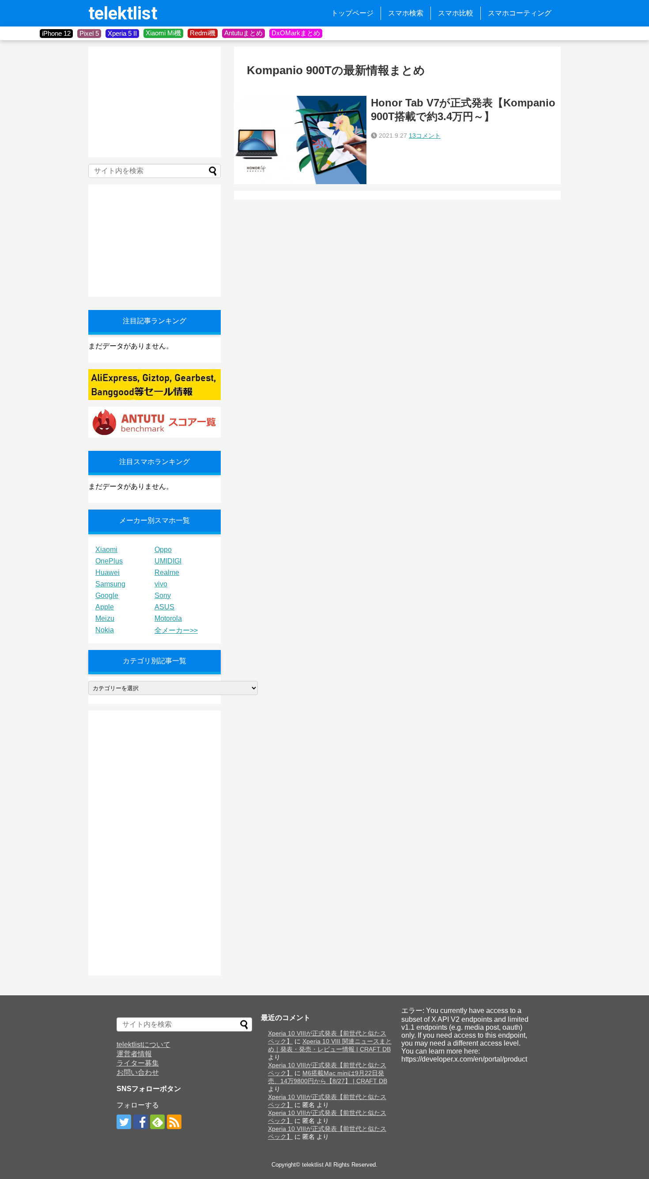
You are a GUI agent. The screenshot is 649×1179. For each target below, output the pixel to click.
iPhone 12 (56, 33)
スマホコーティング (519, 13)
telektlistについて (143, 1044)
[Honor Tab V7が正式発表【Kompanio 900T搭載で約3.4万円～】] (300, 140)
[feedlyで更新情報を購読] (157, 1122)
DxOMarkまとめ (296, 33)
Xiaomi (106, 549)
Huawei (107, 572)
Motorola (168, 618)
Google (106, 595)
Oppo (163, 549)
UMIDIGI (168, 561)
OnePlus (109, 561)
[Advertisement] (154, 102)
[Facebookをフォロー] (140, 1122)
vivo (161, 584)
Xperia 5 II (122, 33)
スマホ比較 (455, 13)
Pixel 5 (89, 33)
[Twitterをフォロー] (124, 1122)
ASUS (164, 607)
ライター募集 (138, 1063)
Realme (167, 572)
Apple (104, 607)
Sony (163, 595)
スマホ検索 (405, 13)
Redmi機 (202, 33)
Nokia (104, 630)
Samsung (110, 584)
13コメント (425, 135)
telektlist (122, 13)
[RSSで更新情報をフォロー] (174, 1122)
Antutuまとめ (243, 33)
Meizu (104, 618)
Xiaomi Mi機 (163, 33)
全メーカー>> (176, 630)
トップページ (352, 13)
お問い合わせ (138, 1072)
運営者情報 (134, 1054)
